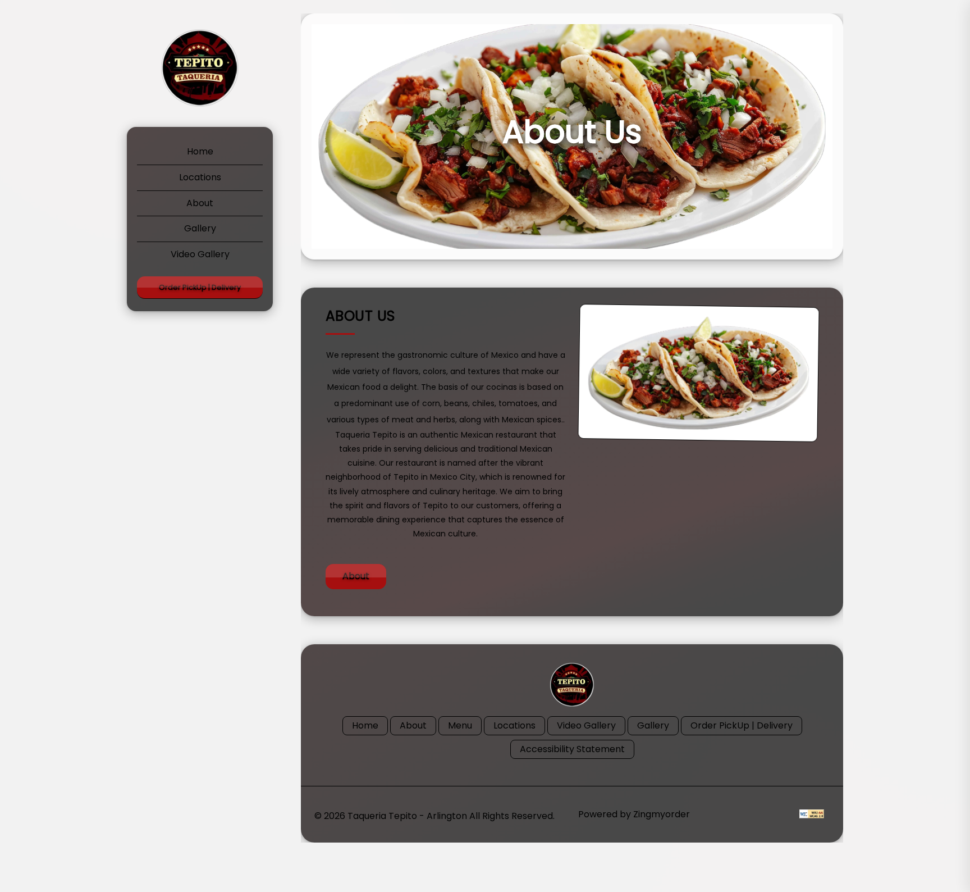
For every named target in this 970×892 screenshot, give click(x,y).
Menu (460, 725)
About (199, 203)
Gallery (200, 228)
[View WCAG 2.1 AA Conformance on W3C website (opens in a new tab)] (812, 813)
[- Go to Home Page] (200, 68)
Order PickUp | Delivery (200, 287)
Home (200, 151)
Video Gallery (200, 254)
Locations (200, 177)
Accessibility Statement (572, 749)
